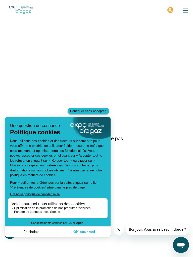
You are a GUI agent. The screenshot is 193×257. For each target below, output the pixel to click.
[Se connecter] (170, 10)
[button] (185, 10)
